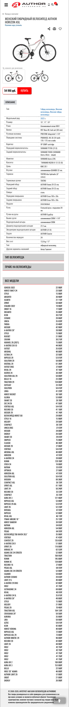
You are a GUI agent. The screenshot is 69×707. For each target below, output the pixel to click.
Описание (10, 102)
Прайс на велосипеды (18, 267)
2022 (42, 118)
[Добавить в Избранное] (60, 29)
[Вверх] (59, 700)
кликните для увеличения (13, 68)
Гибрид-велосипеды (48, 109)
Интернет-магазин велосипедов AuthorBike (37, 691)
